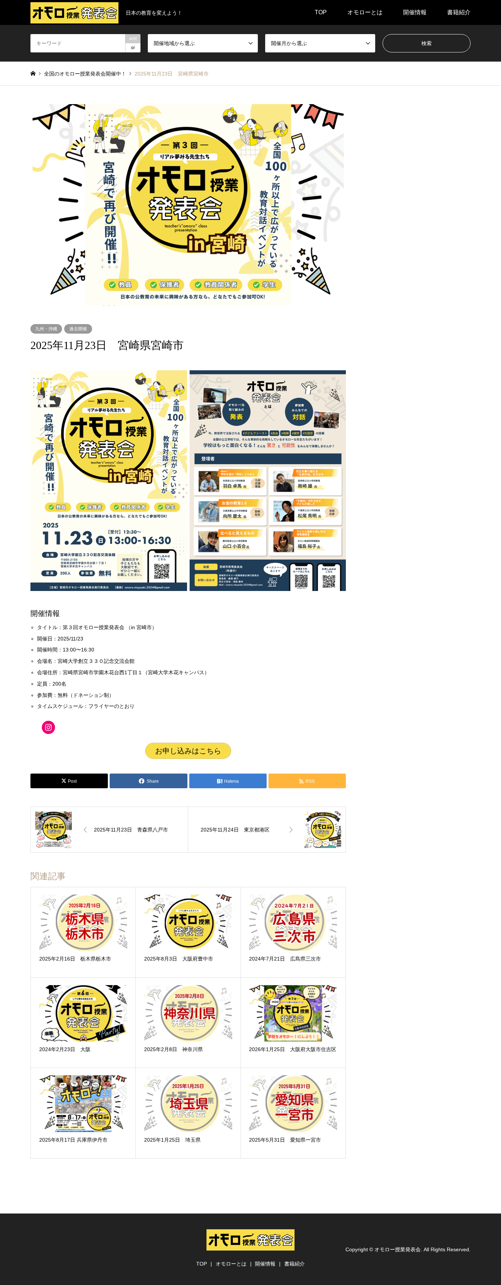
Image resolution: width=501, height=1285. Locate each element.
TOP (321, 12)
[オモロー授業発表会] (250, 1246)
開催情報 (415, 12)
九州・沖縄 (46, 328)
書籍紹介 (459, 12)
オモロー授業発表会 (397, 1249)
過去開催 (78, 328)
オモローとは (365, 12)
